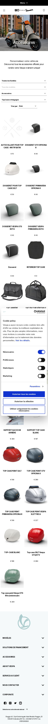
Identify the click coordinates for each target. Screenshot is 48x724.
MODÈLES (7, 638)
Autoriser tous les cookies (24, 394)
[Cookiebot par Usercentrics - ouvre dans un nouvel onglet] (34, 312)
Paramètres (35, 386)
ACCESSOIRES (9, 657)
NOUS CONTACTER (11, 685)
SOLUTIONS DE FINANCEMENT (15, 647)
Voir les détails (22, 340)
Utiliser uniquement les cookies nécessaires (24, 410)
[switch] (41, 360)
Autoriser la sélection (24, 401)
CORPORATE (8, 694)
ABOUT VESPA (9, 666)
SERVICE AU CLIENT (11, 676)
